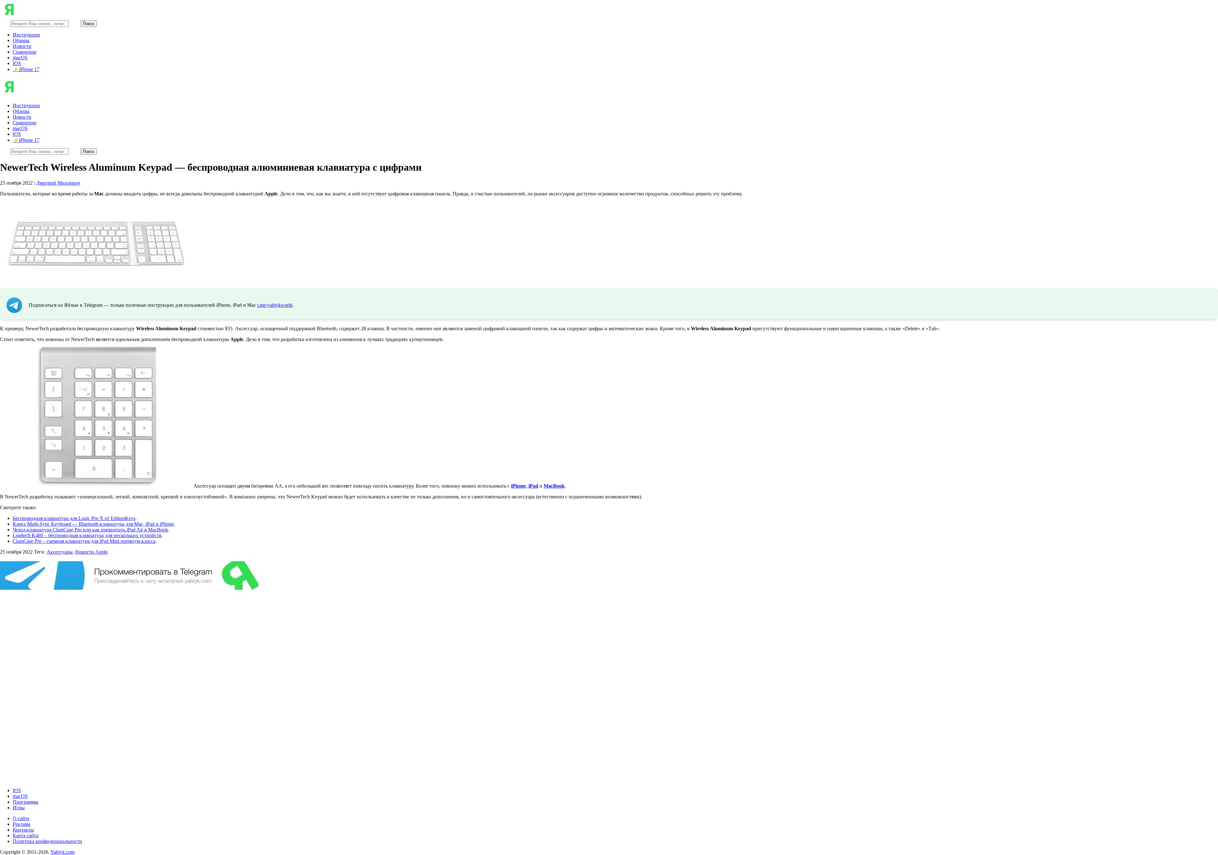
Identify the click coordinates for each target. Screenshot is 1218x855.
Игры (19, 807)
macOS (20, 57)
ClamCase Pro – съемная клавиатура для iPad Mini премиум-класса (84, 541)
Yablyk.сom (62, 852)
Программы (25, 802)
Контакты (23, 829)
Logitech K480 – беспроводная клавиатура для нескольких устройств (87, 535)
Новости (22, 46)
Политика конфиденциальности (47, 841)
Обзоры (21, 40)
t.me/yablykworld (274, 305)
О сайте (21, 818)
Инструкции (26, 34)
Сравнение (24, 52)
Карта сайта (25, 835)
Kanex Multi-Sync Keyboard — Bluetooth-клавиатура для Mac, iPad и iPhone (93, 524)
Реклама (21, 824)
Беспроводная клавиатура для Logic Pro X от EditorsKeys (74, 518)
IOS (17, 63)
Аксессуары (60, 552)
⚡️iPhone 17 (26, 69)
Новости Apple (91, 552)
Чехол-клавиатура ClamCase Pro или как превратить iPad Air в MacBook (90, 529)
